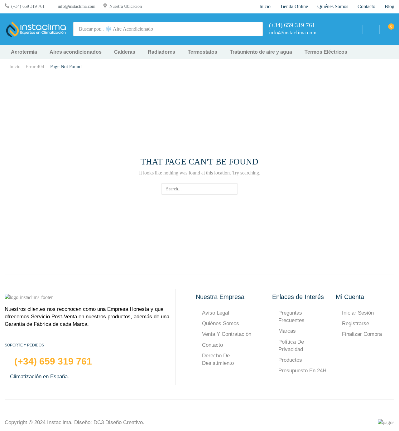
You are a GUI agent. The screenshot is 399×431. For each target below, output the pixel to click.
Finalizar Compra (362, 334)
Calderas (124, 52)
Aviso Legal (215, 313)
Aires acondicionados (76, 52)
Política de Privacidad (291, 345)
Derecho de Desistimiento (218, 359)
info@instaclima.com (76, 6)
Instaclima (59, 422)
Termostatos (202, 52)
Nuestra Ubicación (125, 6)
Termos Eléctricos (326, 52)
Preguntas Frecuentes (291, 316)
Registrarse (355, 323)
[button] (371, 29)
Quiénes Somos (220, 323)
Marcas (287, 331)
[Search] (256, 29)
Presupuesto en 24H (302, 371)
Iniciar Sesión (358, 313)
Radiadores (161, 52)
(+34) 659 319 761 (28, 6)
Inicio (15, 66)
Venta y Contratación (226, 334)
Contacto (212, 345)
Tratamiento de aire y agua (261, 52)
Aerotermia (24, 52)
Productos (290, 360)
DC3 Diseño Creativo (118, 422)
